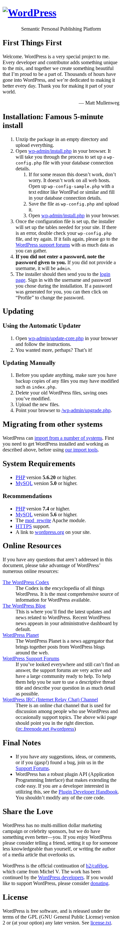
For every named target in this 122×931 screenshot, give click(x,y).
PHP (20, 477)
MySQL (24, 483)
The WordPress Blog (24, 606)
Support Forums (32, 768)
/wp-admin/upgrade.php (86, 410)
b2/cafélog (96, 865)
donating (99, 883)
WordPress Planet (21, 635)
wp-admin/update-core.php (56, 338)
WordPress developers (61, 877)
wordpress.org (49, 532)
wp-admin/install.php (50, 151)
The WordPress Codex (26, 582)
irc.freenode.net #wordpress (45, 729)
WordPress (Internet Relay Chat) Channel (50, 699)
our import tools (81, 449)
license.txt (100, 922)
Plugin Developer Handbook (88, 792)
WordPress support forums (43, 245)
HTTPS (24, 526)
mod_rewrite (38, 520)
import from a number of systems (68, 438)
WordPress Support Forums (31, 658)
